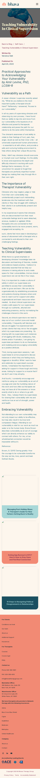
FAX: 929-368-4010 (8, 674)
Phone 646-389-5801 (9, 670)
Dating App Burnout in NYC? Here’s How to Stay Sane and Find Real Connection (20, 557)
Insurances (5, 641)
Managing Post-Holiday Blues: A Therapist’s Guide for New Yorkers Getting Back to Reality (20, 511)
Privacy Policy (8, 775)
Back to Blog (7, 44)
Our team (5, 629)
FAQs (3, 660)
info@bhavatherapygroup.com (12, 679)
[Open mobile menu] (37, 4)
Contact (4, 748)
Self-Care (19, 44)
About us (5, 633)
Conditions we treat (8, 624)
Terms (17, 775)
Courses (4, 651)
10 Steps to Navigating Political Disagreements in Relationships (20, 603)
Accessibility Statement (28, 775)
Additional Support (8, 637)
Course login (6, 656)
